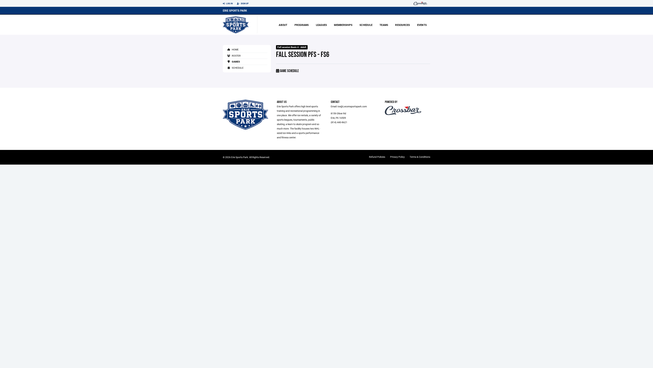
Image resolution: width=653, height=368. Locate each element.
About (283, 25)
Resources (402, 25)
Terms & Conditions (420, 156)
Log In (229, 3)
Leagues (321, 25)
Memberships (343, 25)
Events (422, 25)
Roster (236, 55)
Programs (302, 25)
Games (235, 61)
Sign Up (244, 3)
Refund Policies (377, 156)
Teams (384, 25)
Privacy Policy (397, 156)
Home (235, 49)
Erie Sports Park (235, 10)
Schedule (365, 25)
